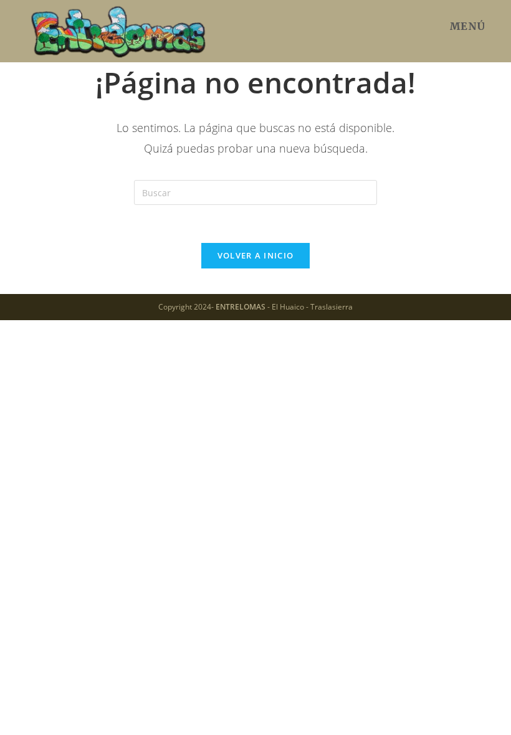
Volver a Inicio (255, 255)
